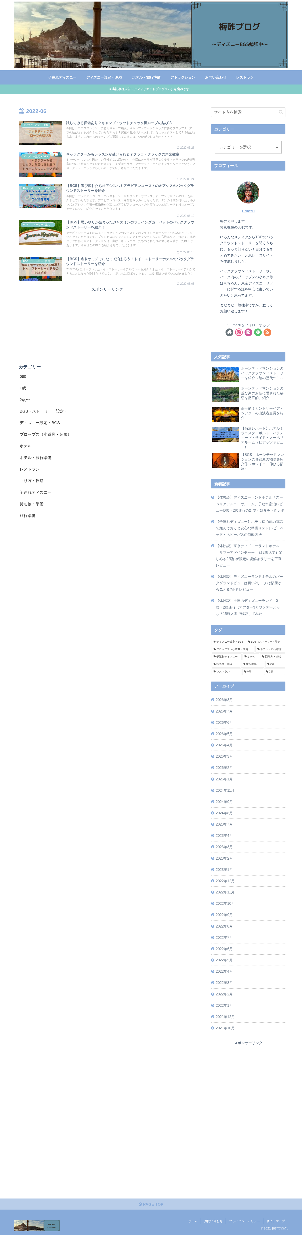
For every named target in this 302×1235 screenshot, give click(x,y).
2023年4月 (224, 835)
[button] (281, 112)
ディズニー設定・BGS (40, 423)
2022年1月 (224, 1005)
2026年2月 (224, 768)
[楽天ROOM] (248, 332)
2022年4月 (224, 971)
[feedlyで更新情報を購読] (258, 332)
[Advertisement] (107, 324)
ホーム (193, 1221)
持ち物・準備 (32, 504)
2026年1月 (224, 779)
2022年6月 (224, 949)
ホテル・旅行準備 (36, 457)
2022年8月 (224, 926)
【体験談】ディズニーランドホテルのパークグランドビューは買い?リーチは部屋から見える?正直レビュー (249, 582)
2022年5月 (224, 960)
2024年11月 (225, 790)
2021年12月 (225, 1017)
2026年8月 (224, 700)
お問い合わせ (213, 1221)
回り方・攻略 (32, 481)
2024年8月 (224, 813)
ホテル (26, 446)
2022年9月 (224, 915)
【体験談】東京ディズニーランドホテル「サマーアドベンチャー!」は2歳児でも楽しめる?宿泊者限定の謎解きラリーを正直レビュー (249, 555)
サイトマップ (275, 1221)
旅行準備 (28, 515)
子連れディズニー (36, 492)
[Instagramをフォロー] (239, 332)
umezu (248, 211)
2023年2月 (224, 858)
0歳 (23, 376)
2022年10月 (225, 903)
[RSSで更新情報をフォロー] (267, 332)
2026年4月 (224, 745)
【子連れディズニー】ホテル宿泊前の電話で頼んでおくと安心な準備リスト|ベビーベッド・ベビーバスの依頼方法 (250, 528)
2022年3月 (224, 983)
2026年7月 (224, 711)
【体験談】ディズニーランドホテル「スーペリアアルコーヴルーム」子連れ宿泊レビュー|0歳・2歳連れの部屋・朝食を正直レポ (250, 503)
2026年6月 (224, 722)
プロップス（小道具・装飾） (45, 434)
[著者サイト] (229, 332)
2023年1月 (224, 870)
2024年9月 (224, 802)
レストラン (30, 469)
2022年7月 (224, 937)
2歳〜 (25, 400)
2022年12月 (225, 881)
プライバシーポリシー (244, 1221)
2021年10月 (225, 1028)
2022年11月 (225, 892)
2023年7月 (224, 824)
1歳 (23, 388)
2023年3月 (224, 847)
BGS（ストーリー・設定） (44, 411)
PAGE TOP (152, 1204)
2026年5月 (224, 734)
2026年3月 (224, 756)
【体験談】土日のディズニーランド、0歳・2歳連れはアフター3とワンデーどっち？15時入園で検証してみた (248, 607)
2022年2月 (224, 994)
